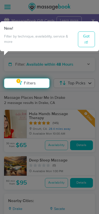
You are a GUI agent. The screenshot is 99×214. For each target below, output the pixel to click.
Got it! (86, 39)
